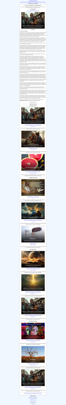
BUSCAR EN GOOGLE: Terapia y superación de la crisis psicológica (33, 393)
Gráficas (43, 2)
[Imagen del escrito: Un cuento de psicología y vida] (33, 362)
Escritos (32, 2)
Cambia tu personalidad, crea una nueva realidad (33, 220)
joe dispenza (33, 221)
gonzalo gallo (33, 293)
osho (33, 198)
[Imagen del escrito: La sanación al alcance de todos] (33, 195)
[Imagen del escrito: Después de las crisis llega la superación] (33, 290)
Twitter (30, 398)
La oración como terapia (33, 148)
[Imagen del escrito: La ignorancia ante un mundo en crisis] (33, 267)
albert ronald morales (33, 173)
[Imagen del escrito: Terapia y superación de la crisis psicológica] (33, 123)
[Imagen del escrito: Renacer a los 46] (33, 242)
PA (20, 2)
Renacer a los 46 (33, 243)
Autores (29, 2)
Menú (40, 2)
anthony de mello (33, 365)
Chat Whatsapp (31, 397)
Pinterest (35, 398)
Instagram (31, 399)
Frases (26, 2)
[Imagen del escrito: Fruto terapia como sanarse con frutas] (33, 170)
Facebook (32, 398)
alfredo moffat (33, 126)
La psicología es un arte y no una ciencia (33, 340)
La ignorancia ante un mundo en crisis (33, 268)
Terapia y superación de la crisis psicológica (33, 315)
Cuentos (24, 2)
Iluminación (35, 2)
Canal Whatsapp (35, 397)
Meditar (38, 2)
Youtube (34, 399)
